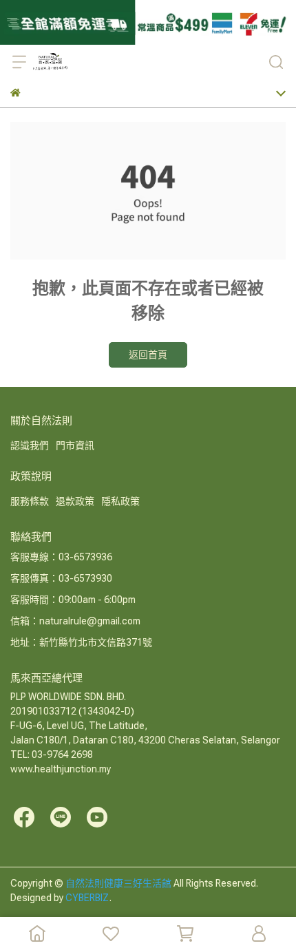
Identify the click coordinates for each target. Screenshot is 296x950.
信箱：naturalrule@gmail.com (75, 620)
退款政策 (75, 501)
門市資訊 (75, 445)
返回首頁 (148, 354)
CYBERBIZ (87, 897)
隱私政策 (120, 501)
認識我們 (29, 445)
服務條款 (29, 501)
